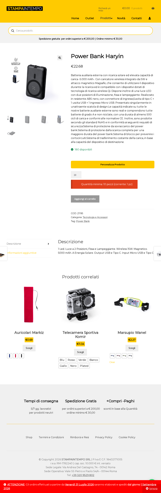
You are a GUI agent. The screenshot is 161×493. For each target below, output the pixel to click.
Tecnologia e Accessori (95, 217)
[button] (59, 57)
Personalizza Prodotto (112, 164)
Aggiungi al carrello (85, 198)
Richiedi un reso (104, 9)
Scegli (29, 348)
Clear (112, 362)
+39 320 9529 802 (83, 475)
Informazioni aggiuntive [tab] (21, 252)
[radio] (9, 355)
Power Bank (83, 221)
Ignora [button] (153, 488)
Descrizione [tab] (14, 243)
